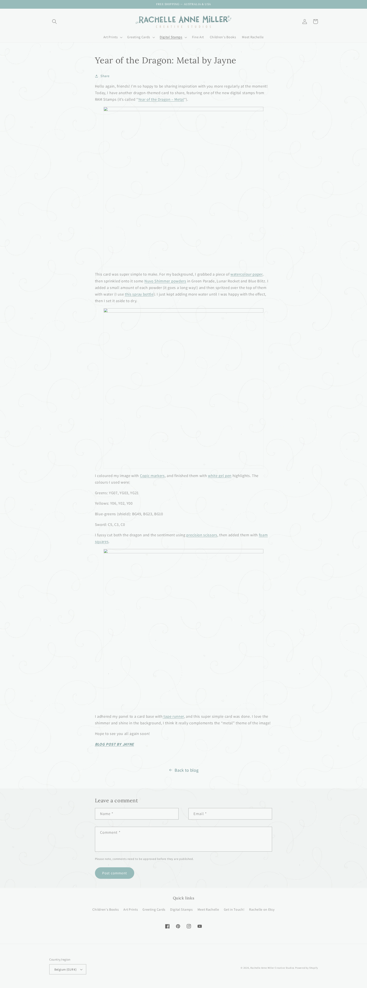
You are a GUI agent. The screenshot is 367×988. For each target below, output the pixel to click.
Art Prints (130, 909)
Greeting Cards (154, 909)
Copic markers (152, 475)
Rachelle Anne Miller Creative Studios (272, 967)
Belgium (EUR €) (65, 969)
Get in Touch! (234, 909)
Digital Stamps (181, 909)
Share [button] (104, 76)
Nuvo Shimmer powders (165, 280)
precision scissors (201, 534)
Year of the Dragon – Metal (161, 99)
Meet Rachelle (208, 909)
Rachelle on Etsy (261, 909)
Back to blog (186, 770)
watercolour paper (246, 274)
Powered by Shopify (306, 967)
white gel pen (219, 475)
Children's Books (105, 909)
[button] (54, 21)
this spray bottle (139, 294)
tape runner (174, 716)
